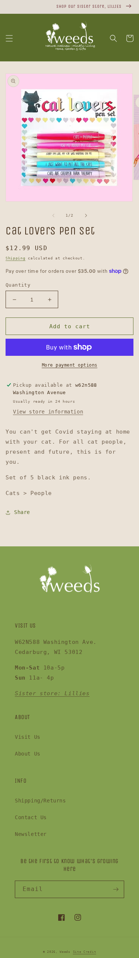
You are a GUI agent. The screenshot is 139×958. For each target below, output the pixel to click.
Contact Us (31, 817)
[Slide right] (86, 215)
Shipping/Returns (40, 801)
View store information (48, 412)
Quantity (18, 285)
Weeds (65, 952)
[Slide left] (53, 215)
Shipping (16, 258)
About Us (27, 754)
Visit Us (27, 737)
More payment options (69, 365)
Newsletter (31, 834)
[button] (9, 38)
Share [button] (22, 512)
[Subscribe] (115, 889)
